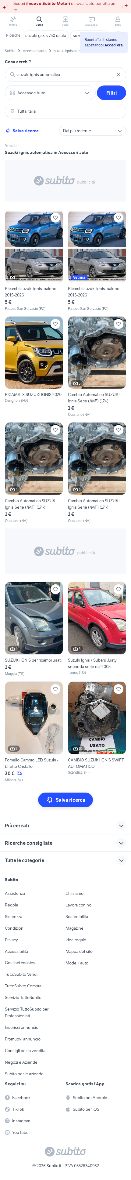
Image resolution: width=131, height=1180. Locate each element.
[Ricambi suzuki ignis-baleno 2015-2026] (34, 260)
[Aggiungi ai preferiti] (55, 218)
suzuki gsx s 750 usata (45, 35)
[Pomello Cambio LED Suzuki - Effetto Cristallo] (34, 732)
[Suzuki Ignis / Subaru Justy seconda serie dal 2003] (97, 629)
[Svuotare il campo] (118, 74)
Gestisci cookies (20, 962)
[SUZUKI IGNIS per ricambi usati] (34, 629)
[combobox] (65, 74)
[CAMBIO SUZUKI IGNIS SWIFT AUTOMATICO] (97, 732)
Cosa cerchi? (18, 61)
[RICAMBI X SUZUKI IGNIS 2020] (34, 367)
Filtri (111, 93)
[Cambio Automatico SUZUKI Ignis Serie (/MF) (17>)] (97, 367)
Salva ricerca (25, 130)
